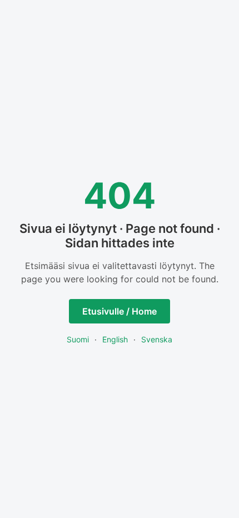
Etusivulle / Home (119, 311)
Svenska (156, 339)
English (115, 339)
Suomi (78, 339)
